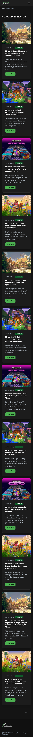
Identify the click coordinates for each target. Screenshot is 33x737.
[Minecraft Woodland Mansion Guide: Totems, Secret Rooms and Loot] (16, 92)
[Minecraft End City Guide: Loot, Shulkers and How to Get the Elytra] (16, 205)
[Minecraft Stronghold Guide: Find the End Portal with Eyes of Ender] (16, 262)
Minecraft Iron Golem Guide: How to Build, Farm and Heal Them (16, 396)
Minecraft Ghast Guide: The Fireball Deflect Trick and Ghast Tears (15, 452)
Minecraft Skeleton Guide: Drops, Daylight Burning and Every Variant (16, 566)
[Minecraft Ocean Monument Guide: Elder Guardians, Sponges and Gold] (16, 33)
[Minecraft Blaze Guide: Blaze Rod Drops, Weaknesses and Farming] (16, 489)
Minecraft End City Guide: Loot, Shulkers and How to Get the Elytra (15, 226)
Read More (11, 74)
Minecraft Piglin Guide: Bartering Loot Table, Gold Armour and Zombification (15, 682)
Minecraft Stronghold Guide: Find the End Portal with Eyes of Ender (16, 282)
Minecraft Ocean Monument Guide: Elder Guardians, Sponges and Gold (16, 53)
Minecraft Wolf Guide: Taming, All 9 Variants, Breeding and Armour (13, 339)
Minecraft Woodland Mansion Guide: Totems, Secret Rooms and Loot (14, 112)
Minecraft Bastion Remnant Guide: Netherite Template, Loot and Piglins (15, 169)
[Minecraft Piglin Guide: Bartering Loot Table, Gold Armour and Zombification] (16, 661)
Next (26, 712)
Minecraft (19, 47)
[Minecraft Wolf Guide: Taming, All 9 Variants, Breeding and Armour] (16, 319)
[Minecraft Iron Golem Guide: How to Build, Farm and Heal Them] (16, 376)
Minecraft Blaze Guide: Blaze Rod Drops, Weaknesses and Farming (16, 509)
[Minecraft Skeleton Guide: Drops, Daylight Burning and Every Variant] (16, 546)
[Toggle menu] (29, 3)
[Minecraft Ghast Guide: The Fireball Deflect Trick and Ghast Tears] (16, 432)
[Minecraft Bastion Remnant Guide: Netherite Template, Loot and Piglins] (16, 149)
